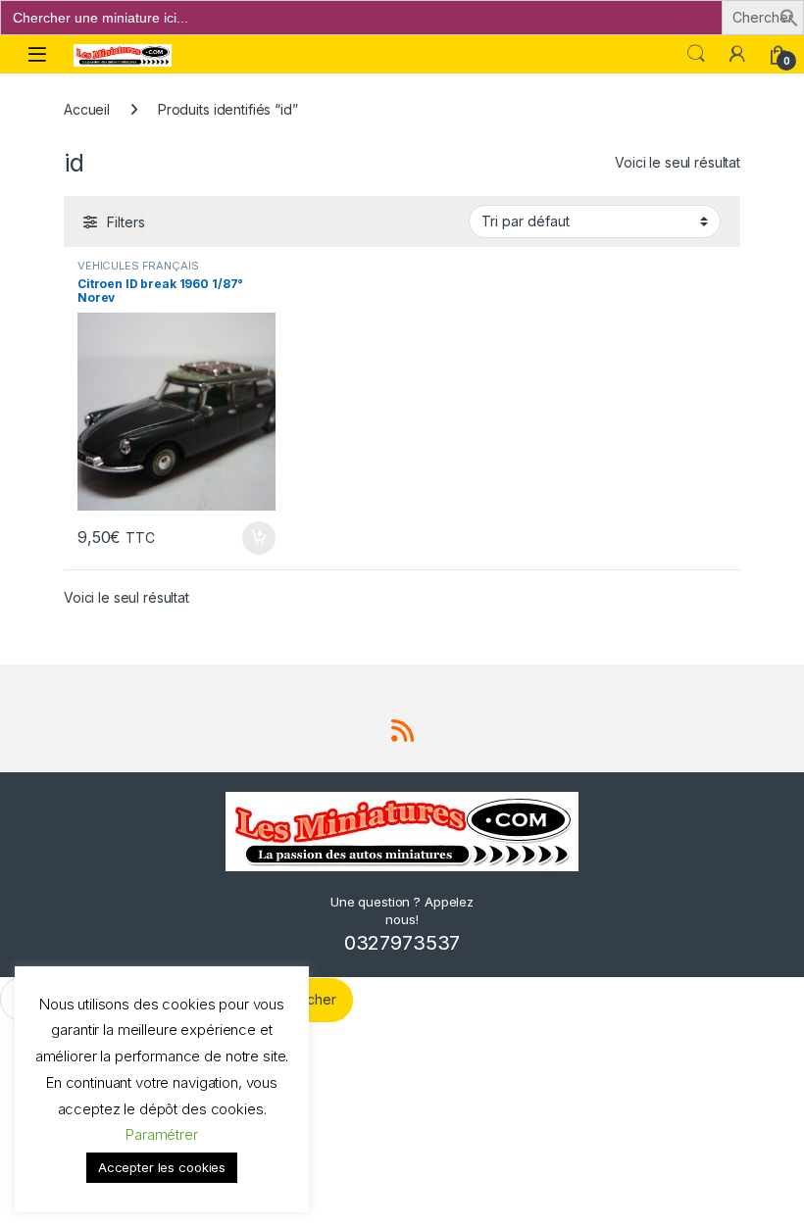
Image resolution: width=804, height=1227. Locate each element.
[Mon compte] (737, 54)
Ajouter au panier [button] (253, 538)
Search (696, 54)
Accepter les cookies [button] (162, 1167)
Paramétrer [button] (162, 1134)
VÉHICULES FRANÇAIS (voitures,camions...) (137, 271)
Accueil (87, 109)
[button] (789, 16)
